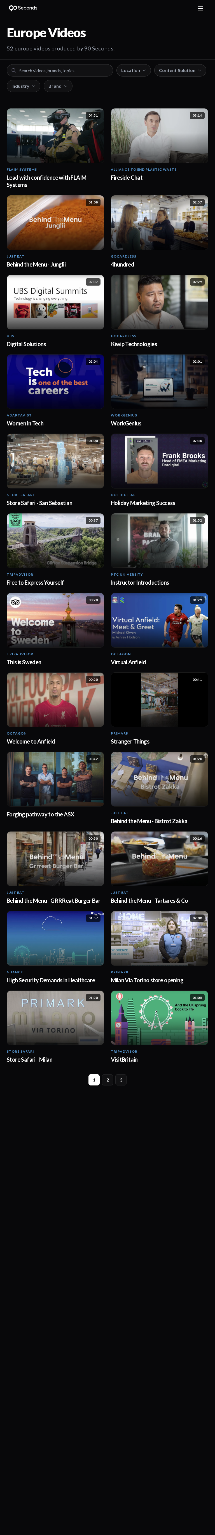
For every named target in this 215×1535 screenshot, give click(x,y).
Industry (20, 86)
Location (130, 70)
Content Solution (177, 70)
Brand (55, 86)
